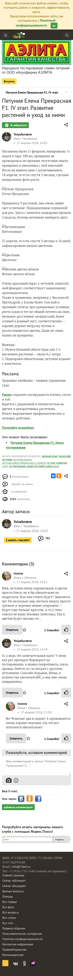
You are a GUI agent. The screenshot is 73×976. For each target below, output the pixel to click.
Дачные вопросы (13, 891)
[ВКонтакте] (53, 475)
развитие (61, 462)
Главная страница (13, 875)
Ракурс (7, 394)
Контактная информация (17, 944)
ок (54, 25)
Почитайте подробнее (18, 428)
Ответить (12, 630)
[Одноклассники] (58, 475)
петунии (7, 459)
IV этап (51, 462)
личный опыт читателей (56, 456)
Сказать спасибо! (18, 540)
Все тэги (7, 923)
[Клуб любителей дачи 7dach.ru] (18, 35)
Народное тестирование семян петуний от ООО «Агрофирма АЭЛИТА (35, 70)
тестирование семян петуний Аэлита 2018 (34, 466)
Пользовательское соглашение (22, 934)
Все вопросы (10, 912)
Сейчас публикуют (14, 880)
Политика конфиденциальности (22, 939)
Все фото (8, 907)
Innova (18, 573)
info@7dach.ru (21, 866)
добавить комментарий (18, 807)
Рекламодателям (13, 955)
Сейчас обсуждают (14, 886)
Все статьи (9, 918)
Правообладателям (14, 949)
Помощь (7, 896)
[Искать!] (67, 35)
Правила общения (13, 928)
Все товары (9, 902)
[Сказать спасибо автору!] (66, 630)
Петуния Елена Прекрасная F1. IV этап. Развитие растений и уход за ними (32, 92)
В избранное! (18, 125)
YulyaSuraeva (23, 134)
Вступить (9, 81)
